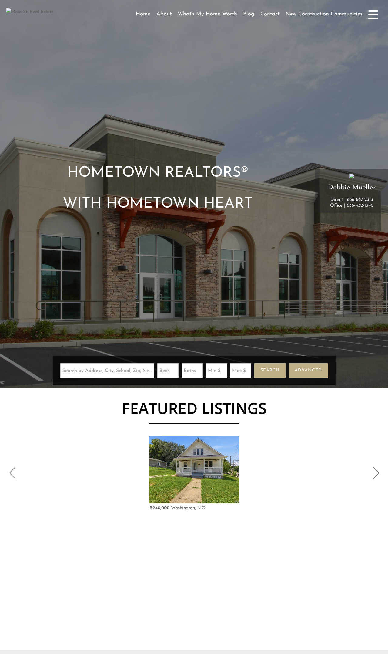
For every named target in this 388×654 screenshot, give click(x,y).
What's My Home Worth (207, 14)
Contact (269, 14)
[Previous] (12, 473)
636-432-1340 (360, 205)
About (164, 14)
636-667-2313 (360, 200)
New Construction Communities (324, 14)
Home (143, 14)
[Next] (376, 473)
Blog (248, 14)
